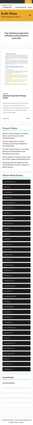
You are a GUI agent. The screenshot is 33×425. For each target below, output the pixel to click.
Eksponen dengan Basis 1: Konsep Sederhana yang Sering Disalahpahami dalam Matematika (14, 144)
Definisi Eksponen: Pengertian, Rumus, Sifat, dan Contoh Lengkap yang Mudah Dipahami (16, 158)
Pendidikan (5, 93)
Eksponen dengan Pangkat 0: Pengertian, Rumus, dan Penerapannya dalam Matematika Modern (15, 136)
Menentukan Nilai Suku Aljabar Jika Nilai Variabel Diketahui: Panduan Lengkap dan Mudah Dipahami (15, 165)
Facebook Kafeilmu (8, 383)
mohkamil (6, 118)
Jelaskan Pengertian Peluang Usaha (14, 97)
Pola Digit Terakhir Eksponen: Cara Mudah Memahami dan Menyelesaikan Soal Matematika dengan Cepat (15, 151)
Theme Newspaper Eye (23, 420)
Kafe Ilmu (9, 13)
